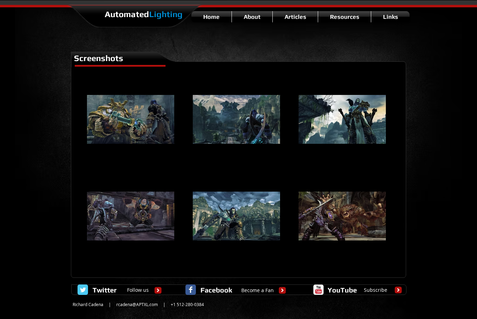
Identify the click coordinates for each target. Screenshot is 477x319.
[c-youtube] (318, 289)
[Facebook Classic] (190, 289)
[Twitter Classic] (83, 289)
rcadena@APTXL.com (137, 304)
